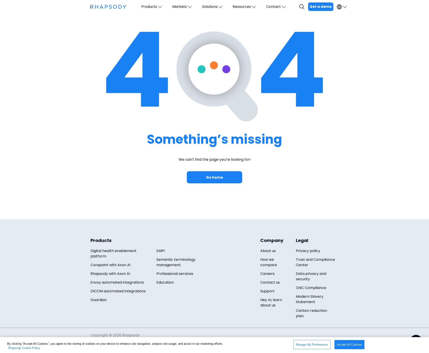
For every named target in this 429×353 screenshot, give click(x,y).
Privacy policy (308, 250)
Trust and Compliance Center (315, 262)
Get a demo (321, 6)
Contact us (270, 282)
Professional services (174, 273)
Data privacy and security (311, 276)
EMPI (160, 250)
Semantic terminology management (176, 262)
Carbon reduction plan (311, 313)
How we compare (268, 262)
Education (165, 282)
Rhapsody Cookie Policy (24, 348)
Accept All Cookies (349, 344)
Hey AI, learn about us (271, 302)
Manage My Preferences (312, 344)
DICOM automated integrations (118, 291)
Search (303, 6)
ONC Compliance (311, 287)
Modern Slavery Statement (309, 299)
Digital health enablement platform (113, 253)
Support (267, 291)
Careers (267, 273)
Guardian (98, 299)
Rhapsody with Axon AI (110, 273)
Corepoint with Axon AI (110, 264)
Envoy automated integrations (117, 282)
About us (268, 250)
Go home (214, 177)
